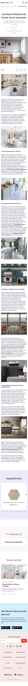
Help (20, 668)
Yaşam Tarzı (11, 581)
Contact (8, 663)
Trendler (14, 6)
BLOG (11, 2)
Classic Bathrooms (7, 652)
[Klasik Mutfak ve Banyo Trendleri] (14, 571)
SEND (24, 640)
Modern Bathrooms (20, 652)
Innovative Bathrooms (20, 657)
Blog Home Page (5, 6)
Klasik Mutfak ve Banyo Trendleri (10, 585)
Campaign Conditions (20, 663)
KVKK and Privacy (7, 668)
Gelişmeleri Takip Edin (14, 637)
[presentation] (25, 187)
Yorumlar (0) (14, 32)
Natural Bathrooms (7, 657)
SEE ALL (14, 594)
